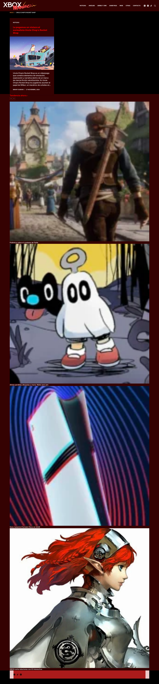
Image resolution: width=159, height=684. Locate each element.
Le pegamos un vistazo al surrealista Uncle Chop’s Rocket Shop (30, 30)
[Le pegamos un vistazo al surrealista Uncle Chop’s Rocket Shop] (32, 53)
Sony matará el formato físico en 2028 (25, 527)
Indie (121, 5)
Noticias (83, 5)
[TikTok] (151, 5)
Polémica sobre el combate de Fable (24, 243)
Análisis (92, 5)
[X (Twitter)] (144, 5)
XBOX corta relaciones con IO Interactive (26, 669)
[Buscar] (155, 5)
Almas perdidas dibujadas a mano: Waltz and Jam (29, 385)
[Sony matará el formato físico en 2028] (79, 456)
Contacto (136, 5)
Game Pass (113, 5)
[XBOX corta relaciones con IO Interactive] (79, 598)
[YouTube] (148, 5)
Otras (128, 5)
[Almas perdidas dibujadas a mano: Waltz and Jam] (79, 314)
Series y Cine (102, 5)
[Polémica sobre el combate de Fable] (79, 171)
